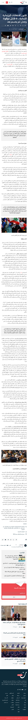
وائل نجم (21, 637)
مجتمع (25, 695)
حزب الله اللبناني (17, 528)
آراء (25, 700)
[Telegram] (19, 689)
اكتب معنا (6, 697)
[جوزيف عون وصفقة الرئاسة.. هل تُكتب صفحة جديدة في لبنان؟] (14, 613)
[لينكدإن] (4, 545)
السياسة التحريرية (5, 700)
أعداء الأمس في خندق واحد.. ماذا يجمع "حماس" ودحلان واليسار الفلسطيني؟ (11, 557)
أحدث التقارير (12, 693)
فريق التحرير (21, 29)
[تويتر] (9, 545)
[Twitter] (24, 689)
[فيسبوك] (10, 545)
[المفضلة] (7, 2)
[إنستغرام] (6, 545)
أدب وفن (18, 697)
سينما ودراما (17, 704)
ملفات (13, 695)
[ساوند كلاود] (3, 545)
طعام (18, 707)
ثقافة (18, 711)
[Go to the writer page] (25, 545)
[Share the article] (21, 25)
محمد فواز (21, 627)
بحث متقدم (6, 702)
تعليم (25, 707)
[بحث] (12, 2)
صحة (18, 709)
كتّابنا (7, 695)
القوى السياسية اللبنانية (9, 526)
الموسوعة (12, 707)
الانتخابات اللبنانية (21, 531)
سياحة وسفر (17, 702)
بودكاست (12, 702)
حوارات (12, 700)
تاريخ (25, 702)
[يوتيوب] (7, 545)
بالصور (13, 709)
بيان (21, 272)
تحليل (11, 154)
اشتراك (14, 597)
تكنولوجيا (24, 709)
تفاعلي (12, 704)
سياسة (25, 693)
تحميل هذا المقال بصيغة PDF (18, 534)
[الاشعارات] (9, 2)
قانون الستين (9, 64)
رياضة (25, 704)
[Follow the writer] (16, 545)
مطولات (12, 697)
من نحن (6, 693)
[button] (25, 2)
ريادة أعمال (17, 700)
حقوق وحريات (23, 697)
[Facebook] (25, 689)
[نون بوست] (22, 2)
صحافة (18, 695)
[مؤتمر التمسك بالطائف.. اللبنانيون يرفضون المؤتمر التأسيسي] (14, 649)
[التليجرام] (1, 545)
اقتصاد (18, 693)
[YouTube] (22, 689)
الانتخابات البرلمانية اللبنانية (19, 526)
